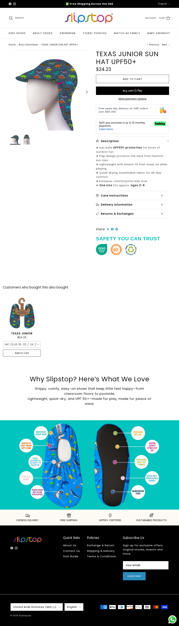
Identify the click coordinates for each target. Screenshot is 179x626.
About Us (69, 545)
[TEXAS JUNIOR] (22, 312)
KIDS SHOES (17, 33)
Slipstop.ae (25, 615)
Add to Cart (22, 353)
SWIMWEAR (68, 33)
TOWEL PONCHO (95, 33)
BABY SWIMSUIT (159, 33)
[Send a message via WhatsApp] (172, 619)
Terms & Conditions (101, 556)
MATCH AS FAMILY (127, 33)
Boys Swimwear (28, 44)
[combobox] (22, 344)
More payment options (132, 98)
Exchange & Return (100, 545)
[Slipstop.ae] (89, 18)
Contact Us (71, 551)
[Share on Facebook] (112, 229)
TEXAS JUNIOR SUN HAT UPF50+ (59, 44)
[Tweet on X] (108, 229)
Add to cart (132, 79)
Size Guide (70, 556)
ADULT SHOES (43, 33)
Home (12, 44)
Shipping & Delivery (101, 551)
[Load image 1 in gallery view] (50, 90)
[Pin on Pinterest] (116, 229)
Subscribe (134, 576)
